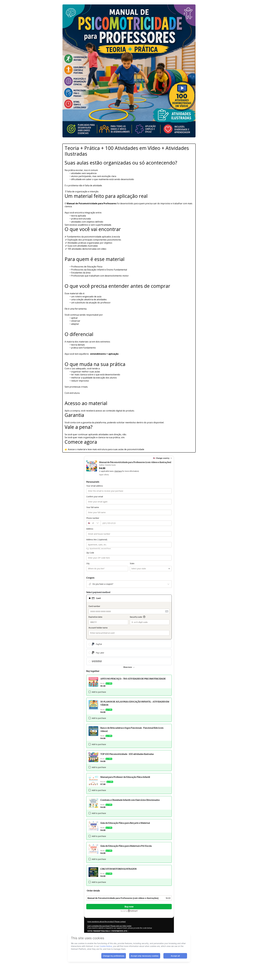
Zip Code (90, 552)
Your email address (94, 486)
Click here (118, 471)
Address (89, 528)
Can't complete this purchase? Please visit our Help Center (109, 926)
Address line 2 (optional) (96, 539)
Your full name (92, 507)
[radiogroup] (129, 630)
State (132, 563)
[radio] (90, 598)
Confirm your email (94, 496)
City (87, 563)
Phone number (92, 518)
